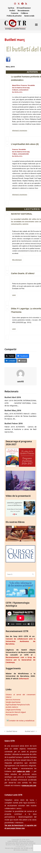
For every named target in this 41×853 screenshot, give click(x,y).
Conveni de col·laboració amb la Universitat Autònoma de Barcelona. (20, 641)
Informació (24, 678)
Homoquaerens (12, 714)
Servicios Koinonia (13, 699)
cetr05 (20, 381)
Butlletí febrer (11, 731)
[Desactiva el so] (29, 624)
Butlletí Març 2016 (13, 410)
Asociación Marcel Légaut (16, 712)
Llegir (14, 295)
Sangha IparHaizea (13, 702)
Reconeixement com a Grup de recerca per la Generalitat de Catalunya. (20, 659)
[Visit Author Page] (20, 373)
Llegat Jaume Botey (13, 709)
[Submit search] (33, 574)
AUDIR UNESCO (12, 707)
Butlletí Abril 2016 (13, 397)
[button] (36, 25)
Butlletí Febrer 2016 (14, 423)
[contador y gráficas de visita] (20, 720)
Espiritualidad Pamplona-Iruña (18, 704)
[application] (20, 618)
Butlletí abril (30, 731)
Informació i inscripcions (19, 130)
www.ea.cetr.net (29, 785)
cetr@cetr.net (20, 846)
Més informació (17, 260)
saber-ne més (23, 771)
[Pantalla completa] (32, 624)
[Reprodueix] (9, 624)
